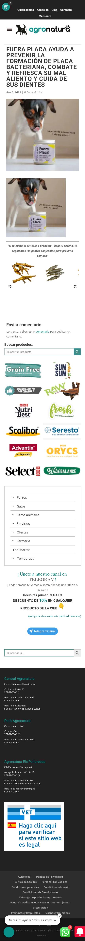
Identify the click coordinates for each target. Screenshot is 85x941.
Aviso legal (24, 876)
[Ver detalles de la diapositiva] (24, 273)
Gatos (21, 506)
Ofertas (22, 532)
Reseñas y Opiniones (57, 913)
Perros (22, 497)
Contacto (66, 9)
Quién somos (25, 9)
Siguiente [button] (75, 286)
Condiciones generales (25, 887)
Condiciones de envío (56, 887)
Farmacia (23, 541)
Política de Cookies (25, 882)
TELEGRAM (42, 579)
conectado (42, 331)
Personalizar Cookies (54, 882)
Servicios (23, 523)
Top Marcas (21, 550)
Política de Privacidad (49, 876)
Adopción (43, 9)
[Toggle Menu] (9, 29)
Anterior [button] (9, 286)
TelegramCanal (44, 631)
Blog (54, 9)
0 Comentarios (33, 92)
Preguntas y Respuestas (25, 913)
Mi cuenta (45, 16)
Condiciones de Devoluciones (40, 892)
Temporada (25, 558)
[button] (9, 932)
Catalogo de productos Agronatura (40, 897)
